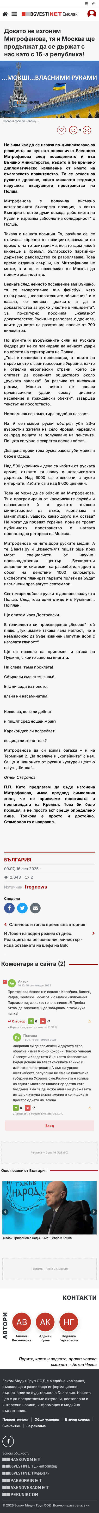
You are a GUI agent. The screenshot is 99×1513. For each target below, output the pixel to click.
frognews (36, 887)
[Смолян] (49, 14)
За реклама (36, 1426)
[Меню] (14, 14)
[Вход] (92, 14)
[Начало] (5, 14)
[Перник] (20, 1494)
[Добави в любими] (62, 130)
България (17, 860)
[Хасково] (21, 1459)
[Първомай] (22, 1480)
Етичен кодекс (77, 1419)
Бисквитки (11, 1426)
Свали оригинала (17, 66)
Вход (49, 1126)
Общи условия (47, 1419)
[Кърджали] (25, 1473)
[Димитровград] (29, 1466)
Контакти (79, 1298)
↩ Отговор (16, 1021)
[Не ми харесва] (89, 130)
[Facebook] (8, 1441)
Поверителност (15, 1419)
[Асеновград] (25, 1487)
